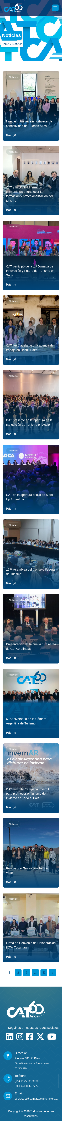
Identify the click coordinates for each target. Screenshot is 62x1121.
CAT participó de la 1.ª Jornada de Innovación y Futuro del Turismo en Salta (30, 271)
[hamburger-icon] (55, 8)
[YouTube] (51, 1036)
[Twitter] (40, 1036)
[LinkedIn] (9, 1036)
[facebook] (29, 1036)
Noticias (13, 77)
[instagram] (19, 1036)
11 (44, 972)
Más (9, 135)
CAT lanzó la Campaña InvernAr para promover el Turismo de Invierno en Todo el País (28, 794)
